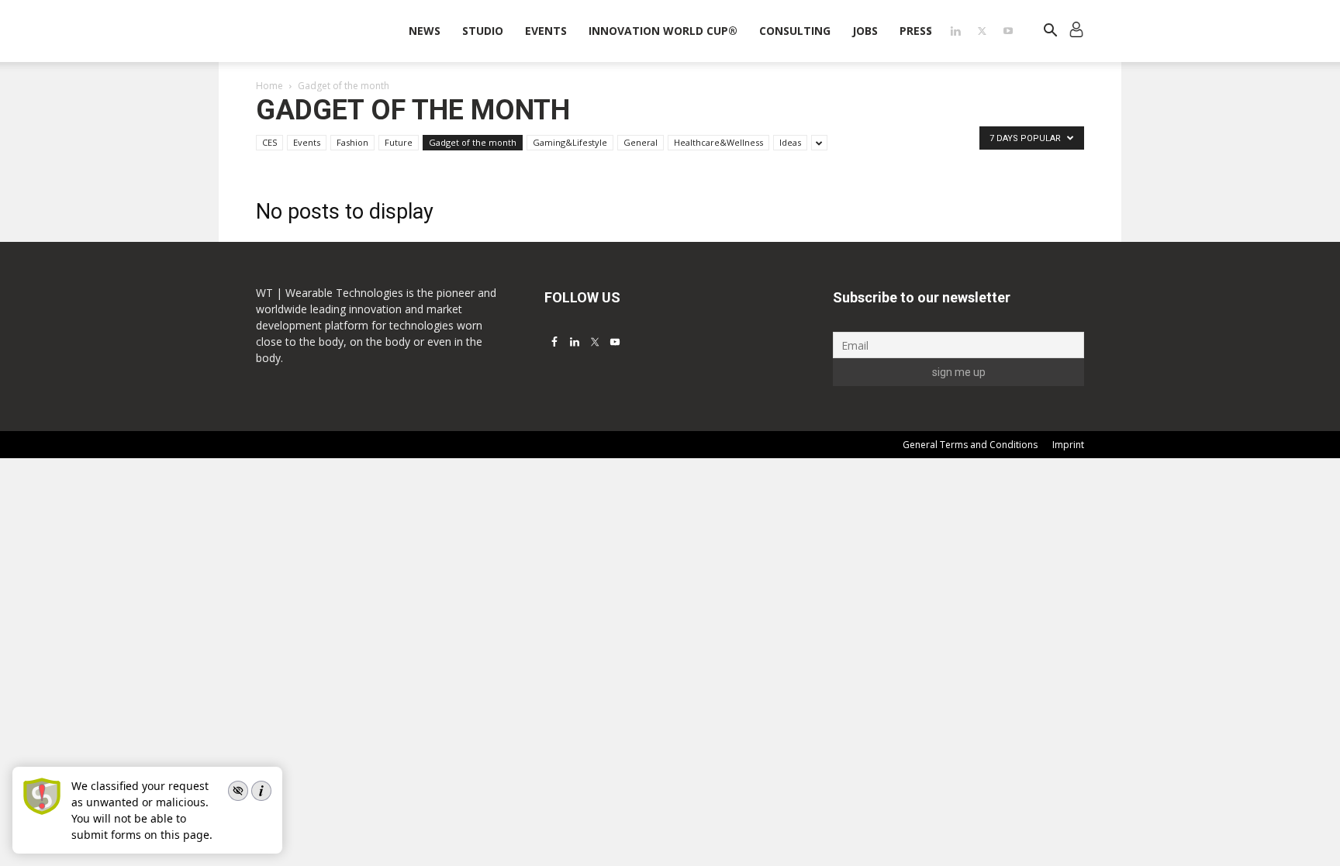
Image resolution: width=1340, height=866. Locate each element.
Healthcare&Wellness (718, 142)
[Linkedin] (955, 31)
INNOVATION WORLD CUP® (663, 30)
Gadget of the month (472, 142)
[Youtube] (1008, 31)
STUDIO (482, 30)
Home (269, 85)
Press (916, 30)
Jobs (865, 30)
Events (546, 30)
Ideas (790, 142)
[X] (981, 31)
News (424, 30)
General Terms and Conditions (970, 444)
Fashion (352, 142)
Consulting (795, 30)
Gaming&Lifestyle (570, 142)
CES (269, 142)
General (640, 142)
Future (399, 142)
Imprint (1068, 444)
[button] (1050, 32)
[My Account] (1076, 31)
